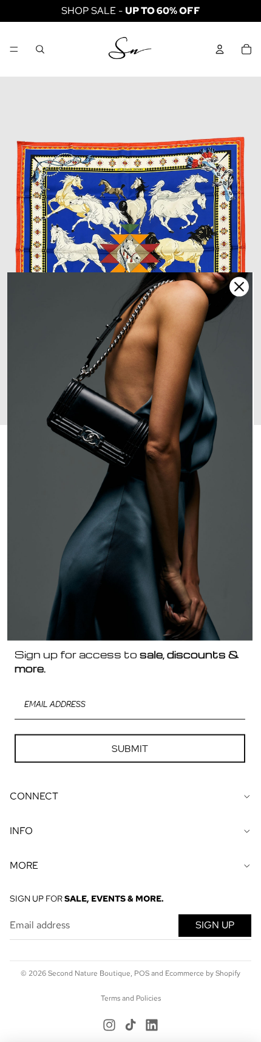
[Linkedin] (151, 1025)
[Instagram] (109, 1025)
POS (141, 973)
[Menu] (14, 49)
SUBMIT (130, 748)
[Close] (239, 287)
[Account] (219, 49)
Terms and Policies (131, 998)
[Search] (40, 49)
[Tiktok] (130, 1025)
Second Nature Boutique (89, 973)
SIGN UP (214, 925)
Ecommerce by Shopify (202, 973)
